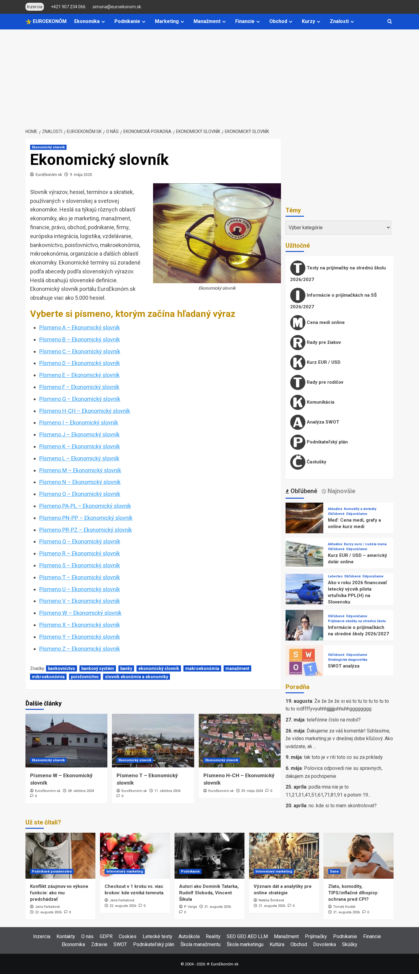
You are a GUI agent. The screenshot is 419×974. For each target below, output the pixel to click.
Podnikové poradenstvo (52, 871)
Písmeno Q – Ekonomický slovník (79, 541)
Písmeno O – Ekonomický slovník (79, 494)
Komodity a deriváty (360, 509)
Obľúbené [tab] (303, 491)
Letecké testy (157, 936)
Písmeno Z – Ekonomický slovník (79, 648)
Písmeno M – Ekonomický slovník (80, 470)
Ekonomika (87, 21)
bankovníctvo (61, 668)
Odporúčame (356, 514)
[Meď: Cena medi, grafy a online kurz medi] (304, 521)
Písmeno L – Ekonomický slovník (79, 458)
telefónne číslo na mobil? (334, 720)
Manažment (207, 21)
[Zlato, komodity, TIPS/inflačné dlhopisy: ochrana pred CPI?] (359, 856)
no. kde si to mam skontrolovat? (343, 805)
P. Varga (190, 907)
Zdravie (99, 944)
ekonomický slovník (158, 668)
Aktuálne (335, 509)
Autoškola (189, 936)
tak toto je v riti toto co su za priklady (343, 757)
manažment (237, 668)
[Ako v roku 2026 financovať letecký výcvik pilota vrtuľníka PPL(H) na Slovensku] (304, 592)
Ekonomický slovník (48, 147)
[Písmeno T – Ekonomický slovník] (153, 740)
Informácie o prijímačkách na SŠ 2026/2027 (333, 301)
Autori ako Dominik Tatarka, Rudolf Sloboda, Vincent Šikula (209, 893)
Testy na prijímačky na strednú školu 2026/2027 (338, 273)
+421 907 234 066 (68, 6)
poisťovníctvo (85, 676)
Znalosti (339, 21)
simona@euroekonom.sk (117, 6)
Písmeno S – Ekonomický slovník (79, 565)
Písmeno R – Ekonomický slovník (79, 553)
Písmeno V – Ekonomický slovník (79, 601)
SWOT (120, 944)
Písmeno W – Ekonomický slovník (80, 613)
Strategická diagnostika (347, 659)
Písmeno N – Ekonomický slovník (80, 482)
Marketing (167, 21)
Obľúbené (336, 514)
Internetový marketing (124, 871)
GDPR (106, 936)
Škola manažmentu (200, 944)
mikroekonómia (48, 676)
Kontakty (65, 936)
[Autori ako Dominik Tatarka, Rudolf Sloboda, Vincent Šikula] (209, 856)
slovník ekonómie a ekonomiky (136, 676)
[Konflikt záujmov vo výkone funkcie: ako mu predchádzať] (60, 856)
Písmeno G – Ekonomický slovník (79, 399)
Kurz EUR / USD (323, 362)
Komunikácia (320, 402)
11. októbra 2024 (167, 791)
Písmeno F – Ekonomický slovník (79, 387)
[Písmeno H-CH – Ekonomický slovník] (240, 740)
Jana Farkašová (47, 907)
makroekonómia (202, 668)
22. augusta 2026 (48, 912)
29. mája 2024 (252, 791)
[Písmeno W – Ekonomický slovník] (66, 740)
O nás (87, 936)
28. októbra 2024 (81, 791)
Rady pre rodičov (324, 382)
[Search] (390, 21)
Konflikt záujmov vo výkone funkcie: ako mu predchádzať (59, 893)
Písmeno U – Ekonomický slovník (79, 589)
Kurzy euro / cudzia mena (365, 544)
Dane (334, 871)
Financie (245, 21)
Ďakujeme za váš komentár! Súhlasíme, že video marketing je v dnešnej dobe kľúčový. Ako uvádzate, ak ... (339, 738)
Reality (213, 936)
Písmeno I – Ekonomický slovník (78, 422)
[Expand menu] (103, 21)
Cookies (127, 936)
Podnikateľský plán (327, 442)
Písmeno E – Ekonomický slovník (79, 375)
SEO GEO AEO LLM (247, 936)
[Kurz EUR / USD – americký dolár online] (304, 556)
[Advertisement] (209, 75)
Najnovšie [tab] (340, 491)
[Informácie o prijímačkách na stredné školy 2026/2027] (304, 628)
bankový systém (97, 668)
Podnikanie (127, 21)
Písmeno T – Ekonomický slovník (79, 577)
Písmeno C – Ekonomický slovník (79, 351)
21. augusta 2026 (217, 907)
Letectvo (335, 576)
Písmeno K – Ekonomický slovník (79, 446)
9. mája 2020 (81, 175)
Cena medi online (325, 322)
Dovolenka (324, 944)
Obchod (278, 21)
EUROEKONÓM (49, 21)
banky (126, 668)
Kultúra (277, 944)
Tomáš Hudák (344, 907)
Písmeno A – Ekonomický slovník (79, 327)
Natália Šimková (271, 900)
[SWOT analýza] (304, 664)
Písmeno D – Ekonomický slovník (79, 363)
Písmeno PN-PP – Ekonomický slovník (86, 518)
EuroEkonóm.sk (49, 175)
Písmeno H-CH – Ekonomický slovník (84, 411)
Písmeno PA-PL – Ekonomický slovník (85, 506)
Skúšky (349, 944)
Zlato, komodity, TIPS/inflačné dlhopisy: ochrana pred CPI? (353, 893)
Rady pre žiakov (323, 342)
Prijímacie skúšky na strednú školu (357, 621)
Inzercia (41, 936)
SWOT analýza (343, 666)
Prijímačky (316, 936)
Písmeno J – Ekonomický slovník (79, 434)
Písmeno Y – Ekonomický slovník (79, 636)
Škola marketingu (245, 944)
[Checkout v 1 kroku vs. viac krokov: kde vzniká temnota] (135, 856)
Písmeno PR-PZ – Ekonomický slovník (85, 530)
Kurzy (308, 21)
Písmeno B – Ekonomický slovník (79, 339)
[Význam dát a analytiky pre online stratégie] (284, 856)
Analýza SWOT (322, 422)
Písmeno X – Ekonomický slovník (79, 625)
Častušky (316, 462)
